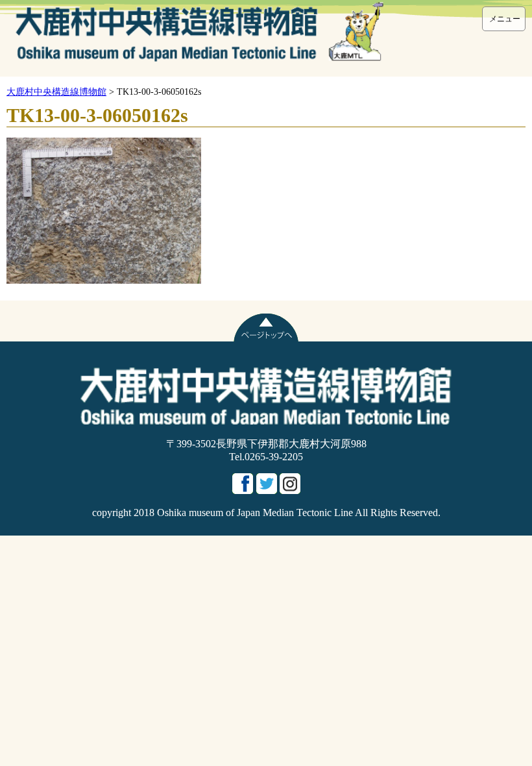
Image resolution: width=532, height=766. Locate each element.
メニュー (504, 18)
